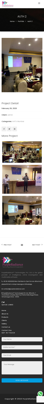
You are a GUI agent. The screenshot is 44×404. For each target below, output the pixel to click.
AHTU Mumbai (18, 121)
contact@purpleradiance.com (14, 289)
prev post (8, 245)
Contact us (6, 327)
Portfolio (21, 21)
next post (36, 245)
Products (5, 317)
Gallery (4, 324)
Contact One (7, 330)
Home (12, 21)
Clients (4, 320)
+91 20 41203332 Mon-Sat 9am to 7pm (16, 281)
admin (10, 115)
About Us (5, 314)
